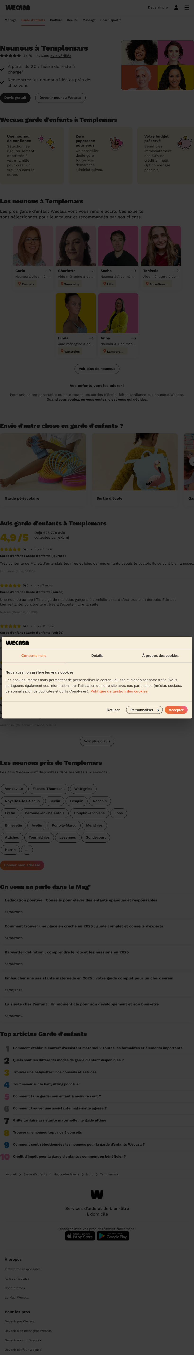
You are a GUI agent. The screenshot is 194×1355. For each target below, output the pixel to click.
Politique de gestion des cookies (119, 691)
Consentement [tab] (33, 656)
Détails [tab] (97, 656)
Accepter (176, 710)
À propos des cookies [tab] (160, 656)
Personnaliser (141, 710)
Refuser (113, 710)
